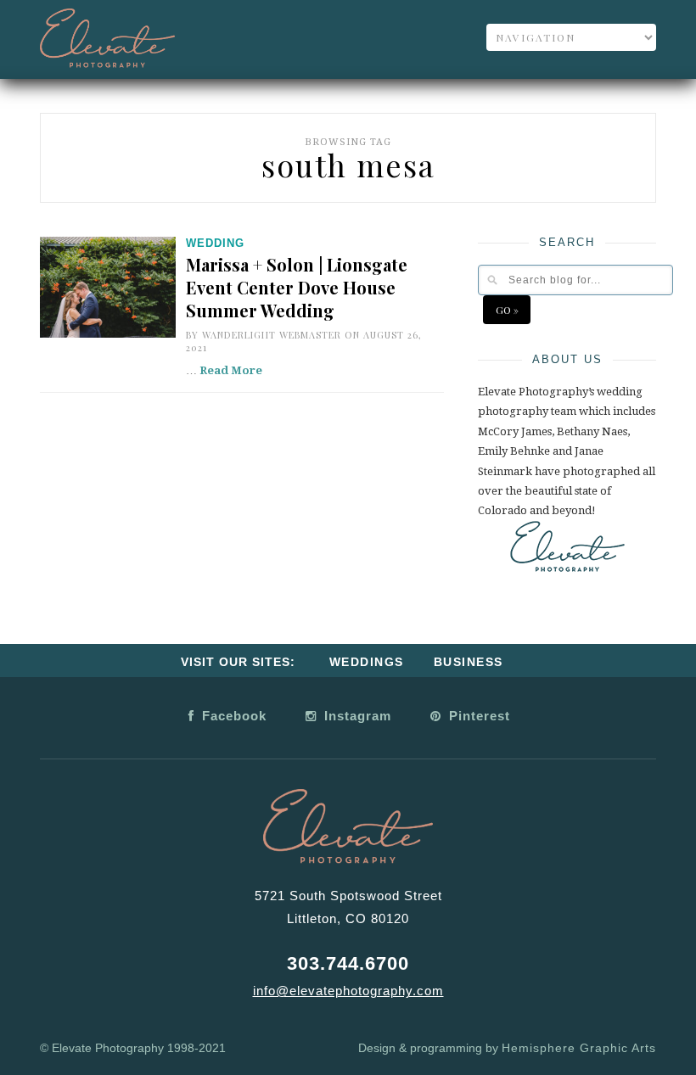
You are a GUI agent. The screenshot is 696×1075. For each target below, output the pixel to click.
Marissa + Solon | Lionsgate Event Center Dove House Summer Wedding (296, 287)
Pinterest (477, 715)
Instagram (355, 715)
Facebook (232, 715)
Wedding (215, 243)
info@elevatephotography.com (348, 990)
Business (468, 662)
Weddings (366, 662)
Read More (230, 370)
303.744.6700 (348, 963)
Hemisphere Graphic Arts (579, 1048)
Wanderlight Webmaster (271, 334)
